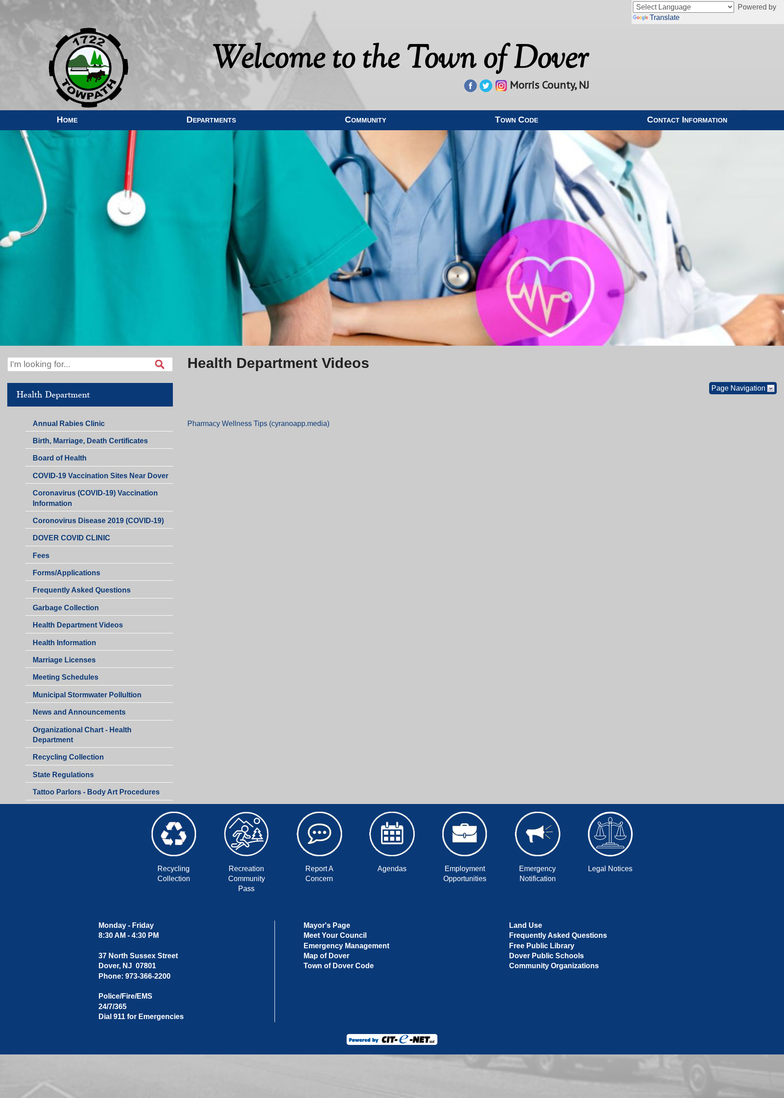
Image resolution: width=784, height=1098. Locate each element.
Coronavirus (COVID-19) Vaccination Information (95, 498)
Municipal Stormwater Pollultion (87, 695)
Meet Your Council (335, 935)
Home (67, 119)
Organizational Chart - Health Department (82, 735)
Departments (211, 119)
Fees (41, 555)
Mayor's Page (327, 925)
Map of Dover (326, 956)
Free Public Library (541, 946)
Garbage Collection (66, 608)
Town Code (516, 119)
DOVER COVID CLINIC (71, 538)
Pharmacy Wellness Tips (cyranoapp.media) (258, 423)
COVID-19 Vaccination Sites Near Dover (100, 476)
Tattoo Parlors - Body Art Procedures (96, 792)
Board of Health (60, 458)
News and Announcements (79, 714)
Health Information (64, 643)
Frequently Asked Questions (81, 592)
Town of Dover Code (339, 966)
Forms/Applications (66, 574)
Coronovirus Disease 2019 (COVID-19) (98, 520)
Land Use (525, 925)
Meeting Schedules (65, 679)
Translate (665, 17)
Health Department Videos (78, 625)
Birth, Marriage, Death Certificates (90, 441)
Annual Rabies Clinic (69, 423)
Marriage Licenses (64, 660)
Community (365, 119)
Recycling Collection (68, 757)
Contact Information (687, 119)
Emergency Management (346, 946)
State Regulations (63, 776)
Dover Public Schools (546, 956)
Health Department (53, 394)
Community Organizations (554, 966)
